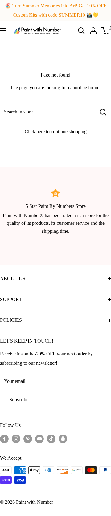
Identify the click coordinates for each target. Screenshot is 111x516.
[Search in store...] (103, 112)
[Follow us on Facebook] (4, 438)
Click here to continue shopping (56, 131)
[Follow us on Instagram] (16, 438)
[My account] (93, 30)
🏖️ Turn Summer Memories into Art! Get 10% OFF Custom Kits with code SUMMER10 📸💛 (55, 10)
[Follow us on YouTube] (39, 438)
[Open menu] (3, 30)
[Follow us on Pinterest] (27, 438)
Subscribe (18, 399)
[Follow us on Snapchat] (63, 438)
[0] (106, 30)
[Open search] (81, 30)
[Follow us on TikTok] (51, 438)
